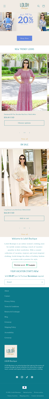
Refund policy (27, 392)
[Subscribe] (41, 282)
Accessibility (9, 332)
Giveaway (8, 322)
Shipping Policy (10, 327)
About (7, 291)
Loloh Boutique (16, 392)
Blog (6, 317)
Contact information (38, 395)
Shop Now (24, 38)
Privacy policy (38, 392)
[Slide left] (19, 132)
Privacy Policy (10, 301)
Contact (7, 296)
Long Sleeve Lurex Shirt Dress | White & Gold (17, 210)
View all (24, 139)
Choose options (24, 123)
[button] (4, 6)
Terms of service (12, 395)
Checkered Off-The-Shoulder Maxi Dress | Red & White (20, 114)
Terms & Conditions (12, 306)
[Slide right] (29, 132)
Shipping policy (24, 395)
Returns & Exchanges (12, 312)
